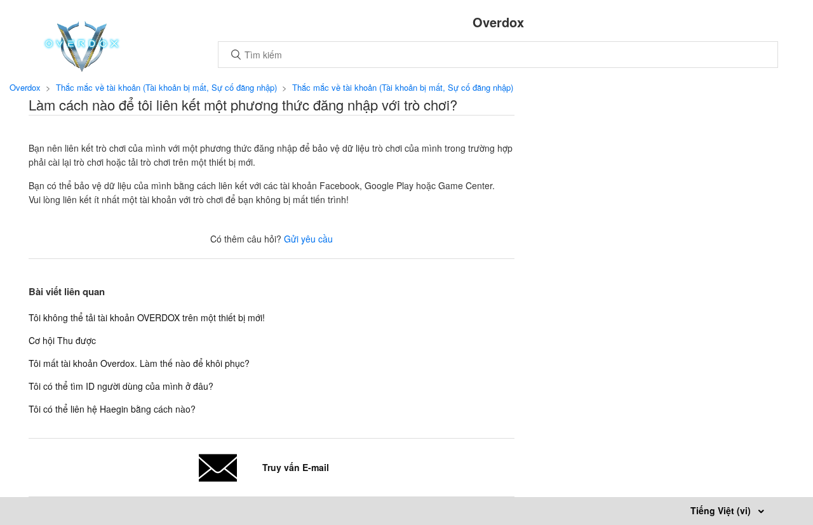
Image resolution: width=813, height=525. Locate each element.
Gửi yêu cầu (308, 238)
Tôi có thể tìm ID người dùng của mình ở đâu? (121, 386)
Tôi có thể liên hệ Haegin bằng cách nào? (112, 408)
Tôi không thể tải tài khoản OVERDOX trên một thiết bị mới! (147, 317)
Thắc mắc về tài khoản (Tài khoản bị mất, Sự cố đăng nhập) (166, 87)
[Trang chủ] (81, 68)
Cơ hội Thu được (62, 340)
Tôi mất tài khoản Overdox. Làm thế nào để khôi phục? (139, 363)
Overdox (25, 87)
